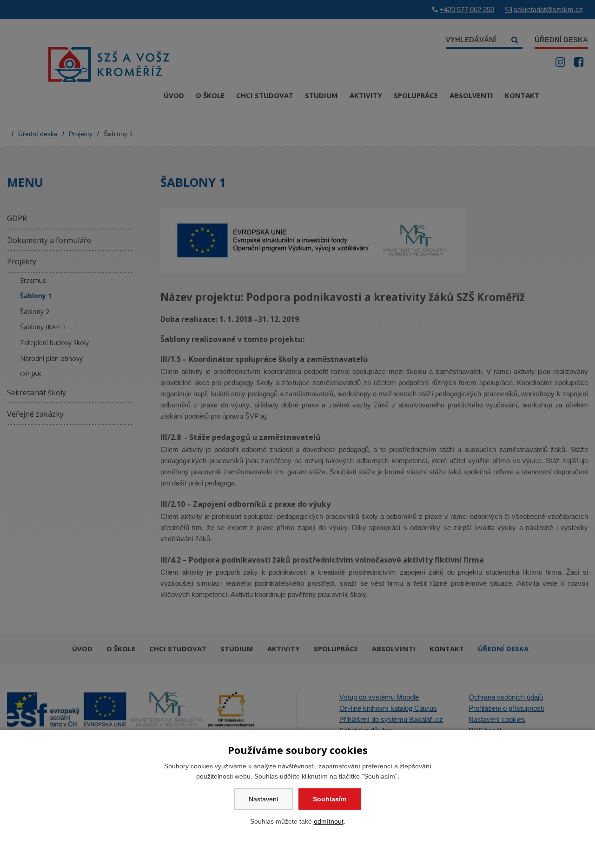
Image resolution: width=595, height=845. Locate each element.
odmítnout (329, 821)
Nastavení (263, 799)
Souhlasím (329, 799)
